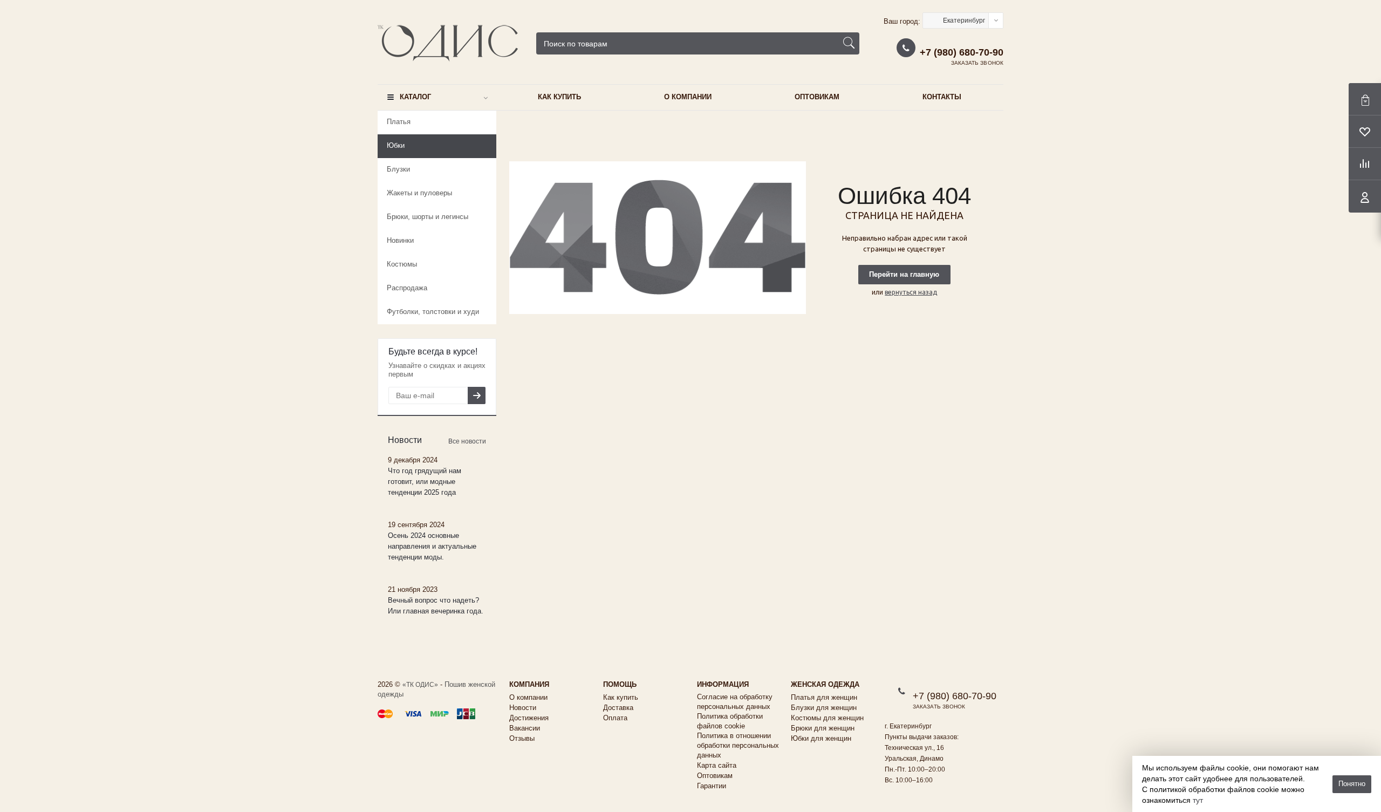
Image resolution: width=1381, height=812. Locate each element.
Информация (723, 684)
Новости (522, 708)
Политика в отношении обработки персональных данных (738, 745)
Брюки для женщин (822, 728)
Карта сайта (716, 765)
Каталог (415, 97)
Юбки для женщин (821, 738)
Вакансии (524, 728)
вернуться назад (911, 292)
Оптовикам (817, 97)
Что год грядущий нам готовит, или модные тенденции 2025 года (424, 481)
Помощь (620, 684)
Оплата (615, 718)
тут (1198, 800)
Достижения (529, 718)
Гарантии (711, 786)
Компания (529, 684)
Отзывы (522, 738)
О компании (688, 97)
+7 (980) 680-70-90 (961, 52)
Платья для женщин (824, 697)
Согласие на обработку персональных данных (734, 702)
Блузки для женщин (824, 708)
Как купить (559, 97)
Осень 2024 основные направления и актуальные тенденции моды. (432, 546)
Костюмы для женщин (827, 718)
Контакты (941, 97)
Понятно (1351, 784)
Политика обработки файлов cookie (730, 721)
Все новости (467, 441)
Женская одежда (825, 684)
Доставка (618, 708)
